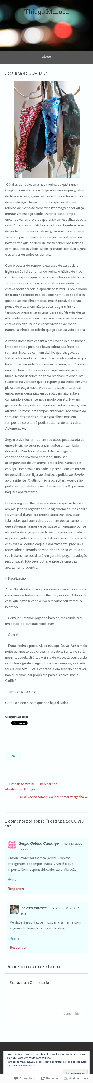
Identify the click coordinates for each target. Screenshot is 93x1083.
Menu (46, 57)
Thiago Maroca (46, 11)
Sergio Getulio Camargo (39, 843)
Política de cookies (24, 1065)
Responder (16, 889)
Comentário (71, 1013)
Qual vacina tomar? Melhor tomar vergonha (52, 797)
